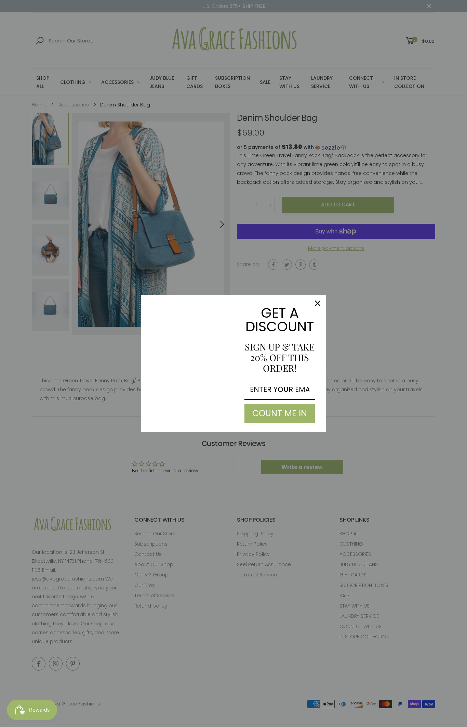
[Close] (317, 303)
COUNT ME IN (279, 413)
